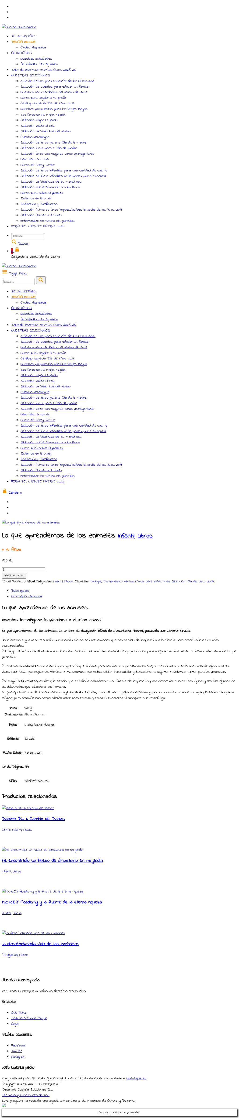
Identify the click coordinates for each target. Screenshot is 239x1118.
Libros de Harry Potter (38, 165)
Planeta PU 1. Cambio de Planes (33, 819)
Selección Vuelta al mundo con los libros (50, 187)
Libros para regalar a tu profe (43, 98)
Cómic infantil (11, 830)
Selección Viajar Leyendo (39, 120)
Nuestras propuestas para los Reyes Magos (54, 109)
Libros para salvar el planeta (42, 193)
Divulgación (10, 955)
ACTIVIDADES (21, 53)
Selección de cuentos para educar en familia (54, 86)
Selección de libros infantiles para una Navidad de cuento (64, 170)
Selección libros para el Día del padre (49, 148)
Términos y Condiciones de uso (25, 1095)
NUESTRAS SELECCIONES (30, 75)
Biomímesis (111, 581)
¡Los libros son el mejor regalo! (43, 114)
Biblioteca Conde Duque (29, 1018)
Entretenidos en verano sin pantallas (47, 221)
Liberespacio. (136, 1078)
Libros (145, 535)
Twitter (16, 1051)
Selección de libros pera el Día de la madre (53, 142)
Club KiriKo (19, 1012)
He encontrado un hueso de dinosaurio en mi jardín (52, 860)
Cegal (14, 1024)
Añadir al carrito (14, 575)
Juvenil (6, 913)
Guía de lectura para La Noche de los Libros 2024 (58, 81)
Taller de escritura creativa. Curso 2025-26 (43, 70)
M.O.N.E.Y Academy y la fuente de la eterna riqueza (52, 902)
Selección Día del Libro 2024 (193, 581)
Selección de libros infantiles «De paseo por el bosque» (63, 176)
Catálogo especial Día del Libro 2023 (47, 103)
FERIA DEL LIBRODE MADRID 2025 (37, 226)
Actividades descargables (39, 64)
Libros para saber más (152, 581)
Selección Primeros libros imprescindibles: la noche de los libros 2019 (71, 209)
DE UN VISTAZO (23, 36)
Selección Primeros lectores (41, 215)
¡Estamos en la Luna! (36, 198)
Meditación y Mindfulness (39, 204)
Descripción (20, 591)
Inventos (128, 581)
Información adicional (26, 596)
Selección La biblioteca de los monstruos (51, 182)
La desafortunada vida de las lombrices (40, 944)
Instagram (18, 1057)
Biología (95, 581)
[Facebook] (13, 12)
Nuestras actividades (36, 59)
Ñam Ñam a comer (35, 159)
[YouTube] (13, 18)
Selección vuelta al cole (38, 126)
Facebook (18, 1045)
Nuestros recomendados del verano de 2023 (54, 92)
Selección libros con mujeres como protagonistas (57, 154)
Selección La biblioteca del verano (46, 131)
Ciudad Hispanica (33, 47)
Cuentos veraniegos (35, 137)
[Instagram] (13, 6)
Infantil (126, 535)
